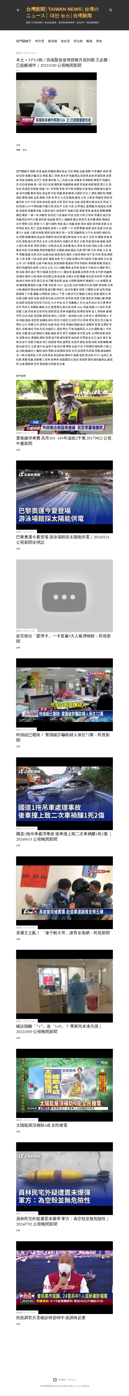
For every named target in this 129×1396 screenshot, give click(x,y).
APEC (60, 285)
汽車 (48, 197)
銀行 (33, 272)
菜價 (56, 263)
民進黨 (84, 184)
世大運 (101, 302)
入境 (22, 259)
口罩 (38, 355)
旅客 (57, 259)
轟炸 (99, 171)
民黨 (106, 237)
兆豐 (76, 228)
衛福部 (98, 232)
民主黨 (61, 364)
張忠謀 (90, 276)
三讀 (33, 259)
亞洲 (30, 250)
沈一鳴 (20, 355)
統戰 (94, 342)
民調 (22, 206)
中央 (79, 237)
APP (24, 263)
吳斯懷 (82, 351)
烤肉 (28, 281)
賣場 (103, 254)
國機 (108, 210)
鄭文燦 (90, 202)
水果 (59, 202)
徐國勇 (104, 281)
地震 (30, 298)
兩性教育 (65, 337)
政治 (25, 150)
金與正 (105, 355)
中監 (53, 193)
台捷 (22, 364)
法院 (76, 215)
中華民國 (36, 206)
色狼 (60, 224)
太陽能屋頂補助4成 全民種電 (41, 1125)
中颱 (44, 263)
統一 (64, 232)
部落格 (35, 189)
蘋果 (108, 241)
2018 (53, 302)
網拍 (42, 337)
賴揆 (22, 302)
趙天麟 (52, 289)
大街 (93, 250)
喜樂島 (29, 180)
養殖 (68, 267)
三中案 (29, 294)
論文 (99, 337)
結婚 (45, 254)
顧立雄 (67, 307)
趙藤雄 (68, 219)
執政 (74, 237)
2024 (56, 267)
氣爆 (28, 254)
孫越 (42, 189)
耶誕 (108, 289)
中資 (54, 346)
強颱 (62, 267)
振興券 (55, 359)
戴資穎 (69, 263)
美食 (30, 246)
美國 (30, 324)
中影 (33, 202)
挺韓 (68, 351)
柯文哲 (39, 41)
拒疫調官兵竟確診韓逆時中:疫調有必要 (51, 1317)
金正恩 (68, 285)
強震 (42, 298)
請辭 (24, 298)
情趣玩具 (68, 241)
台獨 (68, 276)
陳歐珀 (40, 333)
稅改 (50, 263)
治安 (30, 224)
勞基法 (107, 263)
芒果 (51, 206)
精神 (39, 276)
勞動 (51, 351)
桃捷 (92, 307)
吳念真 (58, 246)
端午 (53, 210)
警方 (39, 272)
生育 (70, 232)
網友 (94, 193)
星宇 (65, 333)
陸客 (82, 289)
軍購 (82, 210)
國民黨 (58, 184)
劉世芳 (83, 219)
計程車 (90, 215)
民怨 (106, 202)
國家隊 (29, 364)
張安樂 (47, 276)
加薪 (22, 272)
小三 (42, 224)
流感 (39, 228)
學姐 (59, 342)
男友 (39, 241)
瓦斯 (33, 254)
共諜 (42, 329)
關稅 (33, 171)
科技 (24, 250)
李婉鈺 (70, 324)
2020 (28, 206)
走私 (36, 197)
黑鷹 (97, 351)
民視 (45, 311)
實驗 (76, 171)
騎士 (106, 316)
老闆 (45, 316)
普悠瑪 (84, 175)
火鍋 (19, 289)
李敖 (62, 189)
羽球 (76, 263)
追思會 (35, 320)
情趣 (59, 193)
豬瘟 (45, 175)
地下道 (91, 254)
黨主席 (32, 241)
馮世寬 (52, 285)
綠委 (88, 228)
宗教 (94, 259)
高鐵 (22, 320)
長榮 (30, 342)
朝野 (64, 228)
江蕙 (24, 311)
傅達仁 (60, 289)
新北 (97, 320)
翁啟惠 (51, 219)
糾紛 (51, 254)
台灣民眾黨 (98, 333)
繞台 (94, 302)
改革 (88, 302)
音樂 (19, 311)
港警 (22, 337)
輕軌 (83, 254)
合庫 (96, 289)
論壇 (48, 346)
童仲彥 (97, 224)
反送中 (23, 342)
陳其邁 (43, 289)
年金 (59, 302)
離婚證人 (30, 351)
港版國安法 (66, 359)
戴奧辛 (81, 281)
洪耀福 (78, 189)
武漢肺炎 (30, 355)
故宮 (102, 307)
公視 (83, 197)
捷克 (76, 359)
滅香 (100, 259)
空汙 (63, 259)
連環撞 (99, 316)
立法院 (73, 320)
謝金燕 (41, 237)
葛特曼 (52, 180)
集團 (28, 175)
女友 (45, 241)
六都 (106, 346)
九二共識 (62, 180)
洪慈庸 (67, 246)
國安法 (104, 294)
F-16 (59, 228)
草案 (28, 259)
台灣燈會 (44, 294)
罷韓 (62, 351)
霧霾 (36, 294)
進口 (66, 224)
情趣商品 (79, 329)
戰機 (102, 210)
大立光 (90, 329)
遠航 (30, 197)
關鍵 (77, 324)
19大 (97, 281)
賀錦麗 (44, 364)
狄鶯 (88, 342)
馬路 (99, 250)
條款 (22, 276)
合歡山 (54, 294)
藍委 (100, 228)
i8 (73, 276)
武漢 (44, 355)
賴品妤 (75, 337)
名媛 (82, 171)
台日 (24, 324)
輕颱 (99, 263)
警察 (24, 224)
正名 (50, 267)
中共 (80, 346)
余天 (65, 302)
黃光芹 (64, 175)
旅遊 (51, 324)
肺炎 (99, 41)
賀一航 (38, 184)
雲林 (106, 197)
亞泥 (106, 228)
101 (97, 307)
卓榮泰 (78, 180)
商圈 (22, 254)
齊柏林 (101, 311)
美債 (38, 171)
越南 (44, 171)
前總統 (35, 307)
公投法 (43, 267)
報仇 (54, 316)
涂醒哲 (43, 215)
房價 (36, 224)
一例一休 (33, 215)
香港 (85, 320)
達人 (94, 311)
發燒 (82, 355)
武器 (76, 210)
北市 (19, 224)
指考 (74, 307)
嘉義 (28, 320)
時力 (91, 316)
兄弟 (110, 285)
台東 (82, 241)
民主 (28, 346)
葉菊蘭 (90, 206)
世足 (39, 175)
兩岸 (58, 232)
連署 (45, 180)
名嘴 (24, 329)
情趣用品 (74, 175)
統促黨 (61, 276)
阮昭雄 (52, 342)
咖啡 (69, 254)
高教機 (38, 359)
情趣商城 (79, 232)
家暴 (103, 224)
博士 (45, 342)
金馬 (102, 289)
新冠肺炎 (59, 355)
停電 (92, 272)
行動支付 (93, 267)
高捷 (86, 307)
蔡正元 (104, 184)
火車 (85, 316)
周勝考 (50, 237)
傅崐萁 (106, 219)
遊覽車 (90, 324)
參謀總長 (106, 351)
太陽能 (60, 250)
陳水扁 (104, 189)
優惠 (51, 259)
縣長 (19, 333)
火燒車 (76, 254)
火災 (105, 250)
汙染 (59, 215)
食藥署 (31, 263)
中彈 (94, 171)
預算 (39, 202)
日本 (36, 324)
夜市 (59, 333)
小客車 (91, 197)
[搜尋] (111, 9)
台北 (47, 307)
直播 (48, 337)
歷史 (65, 329)
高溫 (88, 241)
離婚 (82, 294)
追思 (39, 259)
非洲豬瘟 (87, 180)
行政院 (64, 320)
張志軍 (58, 237)
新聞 (51, 311)
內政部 (87, 259)
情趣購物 (68, 184)
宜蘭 (24, 333)
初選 (76, 298)
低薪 (30, 316)
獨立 (83, 206)
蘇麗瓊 (20, 294)
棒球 (108, 302)
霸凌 (59, 329)
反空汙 (38, 180)
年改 (71, 202)
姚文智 (107, 215)
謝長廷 (44, 324)
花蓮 (36, 298)
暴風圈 (92, 263)
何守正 (75, 294)
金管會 (75, 267)
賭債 (57, 254)
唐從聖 (58, 281)
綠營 (36, 267)
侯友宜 (65, 41)
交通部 (105, 324)
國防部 (101, 193)
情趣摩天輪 (34, 210)
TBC (47, 189)
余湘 (56, 351)
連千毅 (55, 337)
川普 (71, 206)
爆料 (54, 224)
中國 (45, 206)
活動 (22, 351)
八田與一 (62, 316)
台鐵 (38, 263)
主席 (65, 206)
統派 (53, 232)
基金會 (46, 193)
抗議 (74, 346)
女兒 (109, 224)
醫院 (39, 351)
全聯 (51, 246)
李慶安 (98, 215)
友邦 (19, 307)
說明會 (85, 272)
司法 (79, 320)
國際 (97, 329)
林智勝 (103, 285)
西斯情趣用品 (48, 250)
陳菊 (24, 197)
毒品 (91, 189)
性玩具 (88, 285)
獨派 (47, 232)
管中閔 (69, 189)
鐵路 (53, 333)
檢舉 (88, 311)
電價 (100, 342)
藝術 (65, 215)
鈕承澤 (93, 175)
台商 (51, 241)
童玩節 (32, 333)
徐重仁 (44, 246)
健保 (30, 329)
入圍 (32, 232)
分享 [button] (18, 145)
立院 (91, 237)
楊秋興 (99, 346)
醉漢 (71, 193)
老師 (77, 224)
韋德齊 (83, 359)
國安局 (68, 272)
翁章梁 (69, 298)
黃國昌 (46, 228)
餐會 (33, 193)
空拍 (36, 329)
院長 (56, 320)
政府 (53, 228)
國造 (19, 215)
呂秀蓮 (84, 337)
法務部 (78, 193)
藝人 (102, 329)
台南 (79, 316)
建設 (75, 219)
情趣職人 (74, 302)
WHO (97, 355)
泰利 (19, 267)
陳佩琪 (90, 281)
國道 (33, 237)
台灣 (77, 206)
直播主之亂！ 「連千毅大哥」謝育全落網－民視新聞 (63, 932)
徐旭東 (40, 232)
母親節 (23, 210)
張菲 (33, 281)
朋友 (94, 228)
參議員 (95, 210)
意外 (39, 254)
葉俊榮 (76, 272)
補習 (89, 224)
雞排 (28, 276)
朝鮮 (95, 285)
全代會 (99, 272)
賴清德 (52, 41)
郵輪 (36, 250)
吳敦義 (29, 302)
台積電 (107, 246)
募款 (39, 193)
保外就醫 (24, 193)
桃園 (96, 189)
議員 (53, 202)
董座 (19, 250)
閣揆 (62, 263)
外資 (85, 189)
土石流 (64, 197)
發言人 (60, 219)
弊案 (82, 228)
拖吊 (63, 254)
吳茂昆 (26, 189)
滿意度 (90, 298)
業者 (65, 193)
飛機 (108, 193)
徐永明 (69, 289)
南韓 (45, 351)
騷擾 (45, 272)
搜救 (98, 219)
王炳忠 (89, 294)
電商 (36, 246)
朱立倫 (105, 320)
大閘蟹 (73, 281)
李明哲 (20, 228)
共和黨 (52, 364)
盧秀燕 (67, 342)
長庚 (108, 307)
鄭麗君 (32, 285)
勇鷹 (24, 359)
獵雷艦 (23, 285)
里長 (65, 202)
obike (80, 307)
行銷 (24, 246)
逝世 (45, 259)
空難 (45, 285)
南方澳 (61, 346)
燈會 (57, 175)
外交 (82, 302)
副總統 (44, 320)
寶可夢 (86, 250)
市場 (62, 324)
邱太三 (87, 193)
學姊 (22, 180)
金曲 (26, 232)
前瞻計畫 (99, 298)
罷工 (51, 175)
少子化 (89, 232)
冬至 (74, 351)
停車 (98, 254)
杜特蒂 (98, 276)
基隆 (24, 241)
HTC (60, 272)
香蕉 (105, 171)
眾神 (62, 311)
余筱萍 (75, 342)
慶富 (76, 289)
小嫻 (67, 294)
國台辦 (67, 237)
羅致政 (102, 206)
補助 (105, 232)
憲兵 (76, 241)
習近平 (58, 206)
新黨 (96, 294)
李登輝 (55, 189)
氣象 (102, 241)
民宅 (57, 197)
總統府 (26, 289)
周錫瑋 (99, 197)
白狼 (33, 276)
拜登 (36, 364)
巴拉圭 (46, 302)
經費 (22, 237)
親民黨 (43, 219)
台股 (100, 246)
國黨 (100, 237)
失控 (45, 184)
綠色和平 (61, 210)
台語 (24, 316)
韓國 (81, 285)
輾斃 (106, 342)
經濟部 (81, 311)
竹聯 (105, 276)
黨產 (76, 184)
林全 (51, 320)
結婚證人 (51, 329)
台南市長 (59, 298)
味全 (28, 337)
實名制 (89, 355)
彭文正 (92, 337)
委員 (91, 320)
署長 (28, 272)
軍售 (88, 210)
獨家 (102, 267)
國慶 (82, 276)
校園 (91, 184)
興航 (42, 197)
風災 (27, 228)
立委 (33, 346)
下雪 (61, 294)
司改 (70, 215)
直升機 (91, 219)
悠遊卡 (84, 267)
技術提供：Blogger (67, 1379)
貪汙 (85, 237)
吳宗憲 (81, 333)
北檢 (77, 202)
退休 (83, 224)
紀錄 (22, 346)
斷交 (59, 307)
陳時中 (69, 355)
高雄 (30, 311)
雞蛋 (97, 184)
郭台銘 (78, 41)
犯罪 (22, 175)
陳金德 (35, 289)
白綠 (70, 180)
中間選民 (88, 346)
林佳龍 (46, 202)
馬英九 (26, 307)
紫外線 (96, 241)
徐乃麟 (50, 281)
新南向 (58, 241)
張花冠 (52, 215)
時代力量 (32, 219)
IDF (21, 232)
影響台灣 (77, 259)
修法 (74, 246)
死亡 (33, 228)
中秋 (82, 215)
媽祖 (82, 342)
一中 (70, 228)
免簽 (56, 324)
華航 (68, 346)
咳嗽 (76, 355)
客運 (97, 324)
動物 (30, 184)
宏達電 (53, 272)
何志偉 (23, 184)
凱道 (56, 311)
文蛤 (70, 171)
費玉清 (41, 281)
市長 (108, 329)
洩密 (83, 202)
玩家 (79, 250)
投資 (51, 184)
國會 (24, 215)
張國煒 (73, 333)
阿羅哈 (84, 263)
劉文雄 (38, 311)
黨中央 (41, 346)
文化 (106, 259)
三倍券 (46, 359)
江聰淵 (89, 289)
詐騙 (33, 175)
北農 (82, 298)
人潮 (19, 246)
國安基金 (61, 171)
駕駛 (69, 259)
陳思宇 (98, 180)
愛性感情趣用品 (97, 359)
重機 (28, 237)
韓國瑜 (52, 171)
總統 (42, 307)
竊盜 (73, 250)
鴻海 (94, 246)
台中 (27, 202)
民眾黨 (90, 351)
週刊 (48, 224)
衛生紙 (50, 298)
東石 (105, 337)
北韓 (75, 285)
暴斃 (88, 171)
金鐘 (65, 281)
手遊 (71, 329)
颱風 (89, 41)
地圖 (70, 210)
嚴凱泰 (101, 175)
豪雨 (77, 197)
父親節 (46, 210)
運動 (47, 333)
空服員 (38, 342)
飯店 (83, 324)
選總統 (35, 337)
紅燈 (54, 276)
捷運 (53, 307)
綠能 (67, 250)
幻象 (39, 285)
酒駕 (19, 197)
